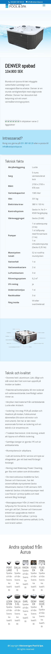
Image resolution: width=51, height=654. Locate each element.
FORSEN (33, 569)
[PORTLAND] (9, 562)
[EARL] (25, 596)
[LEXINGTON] (9, 596)
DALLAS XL (17, 603)
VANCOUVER (42, 604)
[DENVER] (33, 596)
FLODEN (41, 569)
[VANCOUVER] (41, 596)
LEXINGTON (9, 603)
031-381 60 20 (27, 143)
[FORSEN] (33, 562)
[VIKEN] (25, 562)
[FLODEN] (41, 562)
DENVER (33, 603)
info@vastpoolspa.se (12, 146)
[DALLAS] (17, 562)
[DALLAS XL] (17, 596)
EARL (25, 601)
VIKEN (25, 567)
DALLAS (17, 569)
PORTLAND (9, 569)
